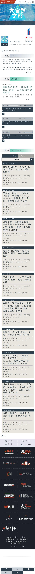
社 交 (27, 441)
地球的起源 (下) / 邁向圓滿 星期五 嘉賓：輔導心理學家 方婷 (17, 279)
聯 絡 (10, 444)
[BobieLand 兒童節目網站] (25, 463)
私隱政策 (9, 541)
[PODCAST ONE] (25, 518)
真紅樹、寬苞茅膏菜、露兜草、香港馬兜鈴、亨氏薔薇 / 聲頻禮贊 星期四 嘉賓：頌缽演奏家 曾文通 (17, 307)
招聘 (17, 537)
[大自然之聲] (3, 114)
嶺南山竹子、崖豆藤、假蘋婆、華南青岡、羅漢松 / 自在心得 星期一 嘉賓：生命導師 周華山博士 (17, 388)
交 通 (10, 441)
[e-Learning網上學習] (25, 474)
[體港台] (25, 452)
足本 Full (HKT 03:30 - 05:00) (16, 176)
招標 (24, 537)
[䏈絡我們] (5, 444)
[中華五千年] (9, 528)
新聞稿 (9, 537)
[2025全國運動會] (9, 452)
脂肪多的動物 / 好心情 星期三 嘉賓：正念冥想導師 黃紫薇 (17, 90)
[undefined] (20, 1)
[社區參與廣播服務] (25, 485)
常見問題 (23, 539)
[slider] (30, 105)
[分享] (23, 441)
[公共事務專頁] (9, 485)
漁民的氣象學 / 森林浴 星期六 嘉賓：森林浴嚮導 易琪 (17, 416)
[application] (17, 105)
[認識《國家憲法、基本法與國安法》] (25, 496)
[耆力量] (9, 507)
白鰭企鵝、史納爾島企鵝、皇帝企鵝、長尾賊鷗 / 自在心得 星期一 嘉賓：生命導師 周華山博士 (17, 226)
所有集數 (4, 44)
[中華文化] (9, 496)
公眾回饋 (27, 444)
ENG (23, 1)
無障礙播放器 (21, 541)
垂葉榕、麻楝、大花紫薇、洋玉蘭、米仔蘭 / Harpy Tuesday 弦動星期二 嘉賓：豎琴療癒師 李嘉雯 (17, 197)
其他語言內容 (16, 543)
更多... (28, 72)
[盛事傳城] (25, 507)
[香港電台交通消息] (5, 441)
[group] (24, 105)
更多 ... (3, 436)
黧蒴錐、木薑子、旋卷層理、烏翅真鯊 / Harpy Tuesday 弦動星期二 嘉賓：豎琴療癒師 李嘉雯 (16, 360)
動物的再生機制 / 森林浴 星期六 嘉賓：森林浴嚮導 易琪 (16, 253)
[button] (3, 105)
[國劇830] (9, 474)
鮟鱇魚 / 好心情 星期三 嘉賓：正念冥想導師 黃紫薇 (17, 333)
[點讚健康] (9, 463)
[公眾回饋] (22, 444)
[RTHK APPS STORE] (9, 518)
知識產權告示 (11, 539)
